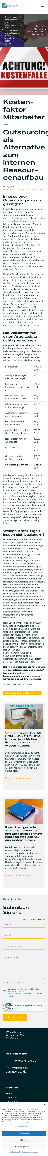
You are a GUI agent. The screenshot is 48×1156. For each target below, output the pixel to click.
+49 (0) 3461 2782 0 (24, 1060)
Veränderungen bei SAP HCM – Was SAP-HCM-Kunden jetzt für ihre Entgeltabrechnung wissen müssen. (24, 739)
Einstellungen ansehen (24, 1146)
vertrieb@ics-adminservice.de (17, 1069)
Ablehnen (24, 1140)
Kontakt (9, 1093)
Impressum (34, 1152)
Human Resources (34, 189)
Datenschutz (26, 1152)
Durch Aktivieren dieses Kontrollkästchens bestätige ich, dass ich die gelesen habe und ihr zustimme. (24, 992)
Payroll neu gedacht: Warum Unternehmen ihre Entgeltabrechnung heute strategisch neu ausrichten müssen (23, 834)
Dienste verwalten (23, 1126)
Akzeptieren (24, 1133)
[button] (44, 1105)
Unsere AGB (12, 1101)
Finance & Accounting (13, 189)
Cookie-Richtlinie (15, 1152)
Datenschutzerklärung (15, 994)
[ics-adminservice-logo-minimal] (10, 5)
